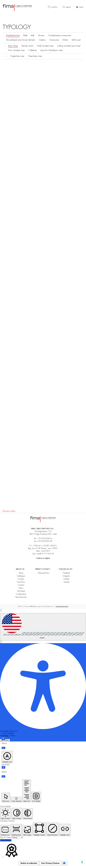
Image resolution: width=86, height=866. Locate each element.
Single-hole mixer (17, 56)
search (68, 7)
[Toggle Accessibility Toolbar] (1, 610)
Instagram (66, 576)
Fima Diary (21, 582)
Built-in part (76, 40)
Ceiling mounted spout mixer (69, 46)
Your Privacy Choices (50, 863)
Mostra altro (9, 511)
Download (21, 591)
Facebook (66, 573)
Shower (41, 35)
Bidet (25, 35)
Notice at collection (28, 863)
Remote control (27, 46)
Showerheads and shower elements (20, 40)
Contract (21, 585)
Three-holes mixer (35, 56)
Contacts (21, 579)
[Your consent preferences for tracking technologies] (82, 862)
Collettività (32, 50)
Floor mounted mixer (16, 50)
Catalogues (21, 576)
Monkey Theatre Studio (62, 606)
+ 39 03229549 (43, 538)
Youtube (66, 582)
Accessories (54, 40)
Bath (32, 35)
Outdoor (42, 40)
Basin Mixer (13, 46)
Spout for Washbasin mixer (51, 50)
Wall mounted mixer (45, 46)
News (21, 588)
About (21, 573)
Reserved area (21, 597)
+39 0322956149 (44, 541)
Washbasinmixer (13, 35)
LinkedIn (66, 579)
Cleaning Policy (43, 573)
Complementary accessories (59, 35)
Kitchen (65, 40)
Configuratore (21, 594)
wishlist (54, 7)
